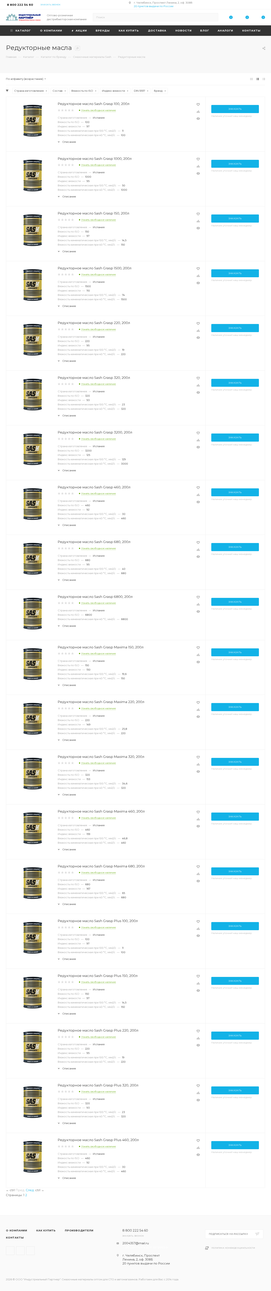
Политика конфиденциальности (233, 1248)
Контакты (15, 1237)
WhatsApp (30, 1250)
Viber (20, 1250)
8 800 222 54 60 (20, 5)
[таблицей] (263, 79)
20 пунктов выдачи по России (153, 6)
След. (30, 1190)
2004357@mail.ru (135, 1243)
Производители (79, 1230)
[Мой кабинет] (263, 5)
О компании (16, 1230)
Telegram (10, 1250)
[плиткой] (251, 79)
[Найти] (213, 17)
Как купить (46, 1230)
